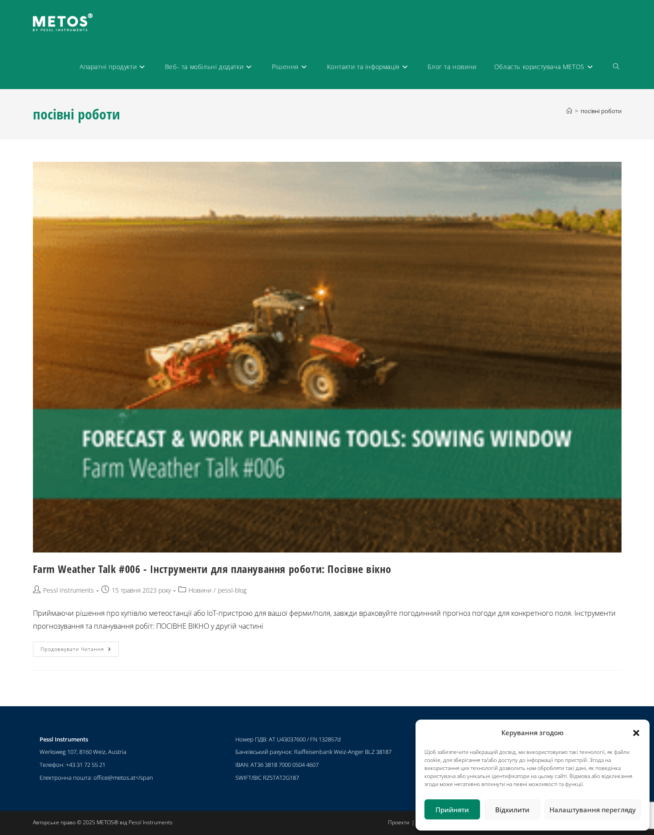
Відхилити (512, 809)
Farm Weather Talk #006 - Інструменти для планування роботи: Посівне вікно (212, 568)
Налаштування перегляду (592, 809)
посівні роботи (601, 111)
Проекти (398, 822)
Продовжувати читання (79, 647)
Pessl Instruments (68, 590)
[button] (636, 733)
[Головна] (569, 111)
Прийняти (452, 809)
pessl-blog (232, 590)
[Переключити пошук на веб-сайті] (616, 67)
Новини (200, 590)
